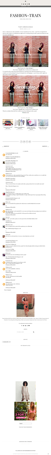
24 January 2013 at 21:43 (10, 250)
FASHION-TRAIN (25, 15)
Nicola (7, 253)
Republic (20, 69)
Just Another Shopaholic (11, 160)
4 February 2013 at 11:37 (10, 280)
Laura (7, 234)
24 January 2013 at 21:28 (10, 242)
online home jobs (9, 285)
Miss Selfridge (29, 68)
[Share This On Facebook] (21, 142)
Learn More (23, 5)
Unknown (8, 173)
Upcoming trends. (9, 212)
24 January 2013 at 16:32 (10, 214)
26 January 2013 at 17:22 (10, 258)
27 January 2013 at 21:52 (10, 264)
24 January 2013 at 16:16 (10, 207)
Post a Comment (7, 290)
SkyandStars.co (35, 453)
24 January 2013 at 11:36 (10, 180)
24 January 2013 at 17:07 (10, 222)
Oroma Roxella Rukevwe (11, 153)
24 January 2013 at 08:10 (11, 171)
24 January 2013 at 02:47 (11, 163)
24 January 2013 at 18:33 (10, 232)
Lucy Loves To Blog (10, 244)
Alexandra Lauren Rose (10, 178)
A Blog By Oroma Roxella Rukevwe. (13, 156)
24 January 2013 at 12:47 (10, 189)
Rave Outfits (8, 270)
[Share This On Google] (30, 142)
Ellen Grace (8, 224)
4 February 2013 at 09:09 (11, 272)
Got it (29, 5)
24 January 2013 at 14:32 (10, 199)
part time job (8, 277)
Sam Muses (8, 220)
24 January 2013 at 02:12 (11, 158)
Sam (7, 217)
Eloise (7, 202)
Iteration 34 (8, 260)
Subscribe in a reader (26, 443)
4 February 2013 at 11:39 (10, 287)
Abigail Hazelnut (9, 192)
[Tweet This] (24, 142)
